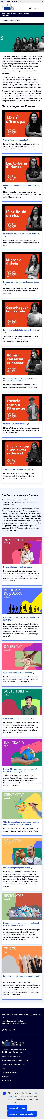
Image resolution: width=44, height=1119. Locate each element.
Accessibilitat (6, 1080)
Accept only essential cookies (22, 1114)
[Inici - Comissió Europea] (8, 7)
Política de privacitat (9, 1072)
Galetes (4, 1068)
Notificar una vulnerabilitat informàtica (15, 1060)
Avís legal (5, 1076)
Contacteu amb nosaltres (11, 1056)
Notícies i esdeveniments (12, 20)
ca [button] (30, 8)
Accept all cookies (17, 1108)
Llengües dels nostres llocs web (13, 1064)
